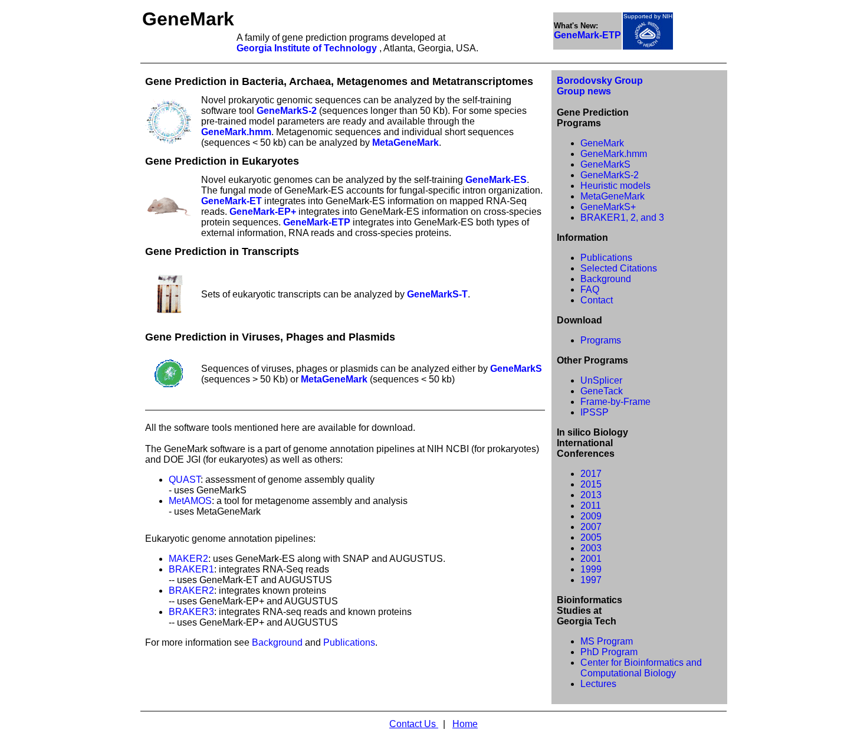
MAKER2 (188, 559)
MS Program (606, 641)
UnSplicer (601, 380)
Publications (349, 642)
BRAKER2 (191, 590)
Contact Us (413, 724)
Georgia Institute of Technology (308, 48)
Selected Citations (618, 268)
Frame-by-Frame (615, 402)
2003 (591, 548)
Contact (596, 300)
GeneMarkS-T (437, 294)
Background (277, 642)
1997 (591, 580)
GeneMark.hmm (236, 132)
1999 (591, 569)
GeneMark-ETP (316, 222)
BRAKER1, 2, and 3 (622, 217)
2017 (591, 474)
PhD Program (609, 652)
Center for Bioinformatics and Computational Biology (641, 668)
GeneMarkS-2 (287, 111)
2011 (590, 506)
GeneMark (602, 143)
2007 (591, 527)
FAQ (589, 289)
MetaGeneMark (405, 143)
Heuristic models (615, 186)
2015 (591, 484)
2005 (591, 537)
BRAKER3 (191, 612)
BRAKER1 (191, 569)
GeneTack (601, 391)
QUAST (185, 480)
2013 (591, 495)
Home (465, 724)
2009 (591, 516)
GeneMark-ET (231, 201)
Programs (600, 340)
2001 (591, 559)
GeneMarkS (516, 369)
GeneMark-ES (496, 180)
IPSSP (594, 412)
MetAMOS (190, 501)
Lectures (598, 684)
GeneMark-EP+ (262, 212)
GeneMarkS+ (608, 207)
